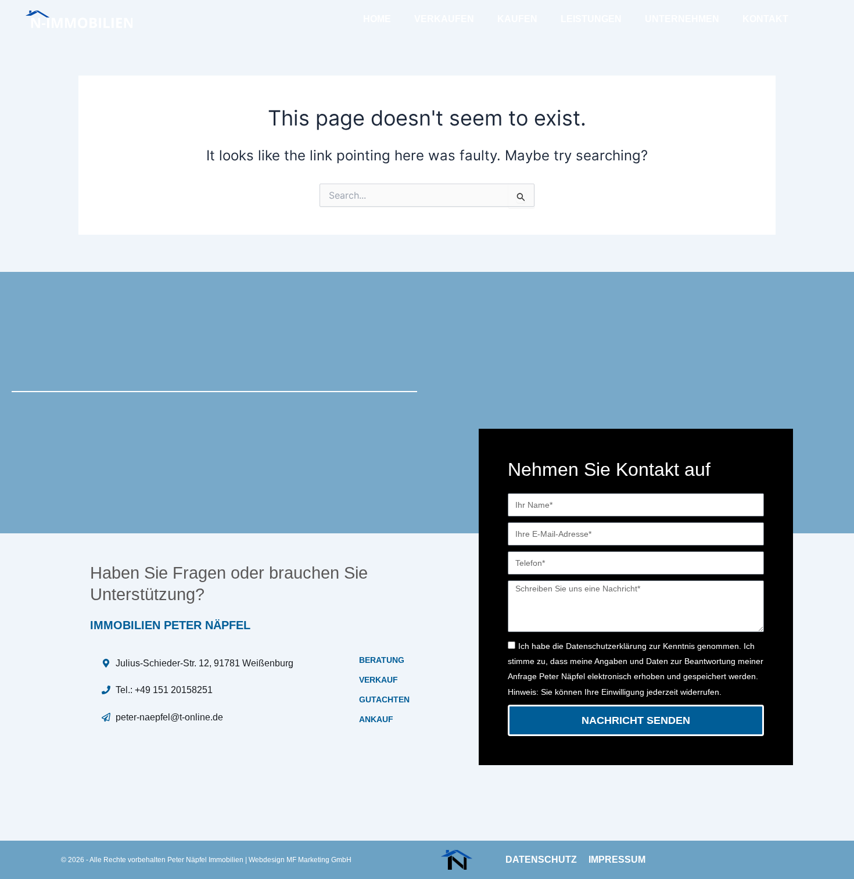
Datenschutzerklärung (606, 646)
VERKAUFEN (444, 19)
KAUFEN (517, 19)
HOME (377, 19)
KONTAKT (765, 19)
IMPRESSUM (617, 859)
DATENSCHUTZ (541, 859)
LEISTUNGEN (591, 19)
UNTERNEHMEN (682, 19)
